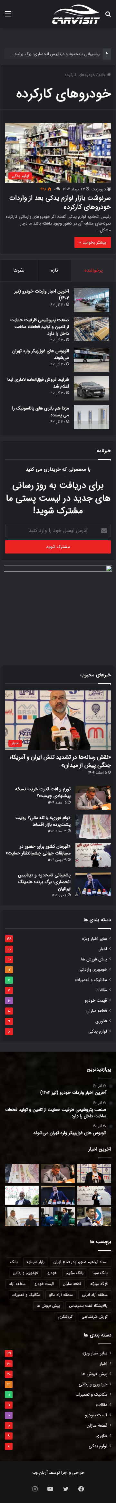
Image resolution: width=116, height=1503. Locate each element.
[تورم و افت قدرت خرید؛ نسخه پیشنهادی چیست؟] (93, 798)
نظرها (18, 270)
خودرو (52, 1273)
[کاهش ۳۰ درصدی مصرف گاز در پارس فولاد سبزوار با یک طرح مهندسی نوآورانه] (94, 1216)
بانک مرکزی (74, 1273)
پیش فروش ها (94, 959)
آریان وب (40, 1472)
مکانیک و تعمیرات (91, 980)
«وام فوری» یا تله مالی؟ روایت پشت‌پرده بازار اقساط (43, 821)
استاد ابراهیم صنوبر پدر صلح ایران (80, 1262)
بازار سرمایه (35, 1262)
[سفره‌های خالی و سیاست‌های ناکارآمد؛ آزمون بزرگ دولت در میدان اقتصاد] (22, 1195)
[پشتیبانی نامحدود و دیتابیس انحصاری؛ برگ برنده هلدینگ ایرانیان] (93, 884)
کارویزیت (99, 189)
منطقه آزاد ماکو (61, 1295)
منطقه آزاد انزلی (95, 1295)
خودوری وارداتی (92, 969)
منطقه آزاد (17, 1284)
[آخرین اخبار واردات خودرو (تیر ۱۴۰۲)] (91, 300)
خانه (103, 75)
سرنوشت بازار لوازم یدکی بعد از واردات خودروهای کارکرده (60, 202)
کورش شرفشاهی (95, 1317)
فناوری (101, 1021)
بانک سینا (100, 1273)
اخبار (103, 949)
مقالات (101, 990)
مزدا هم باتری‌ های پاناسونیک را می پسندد (40, 412)
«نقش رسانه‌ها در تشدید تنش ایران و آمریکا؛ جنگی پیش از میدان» (60, 761)
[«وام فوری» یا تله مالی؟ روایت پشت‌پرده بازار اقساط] (93, 826)
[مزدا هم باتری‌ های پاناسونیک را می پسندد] (91, 417)
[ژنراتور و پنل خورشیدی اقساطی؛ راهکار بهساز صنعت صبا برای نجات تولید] (58, 1216)
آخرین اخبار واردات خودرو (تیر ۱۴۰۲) (41, 295)
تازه (54, 270)
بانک (14, 1262)
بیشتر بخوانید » (92, 242)
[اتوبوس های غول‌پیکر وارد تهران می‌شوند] (91, 360)
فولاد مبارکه (99, 1284)
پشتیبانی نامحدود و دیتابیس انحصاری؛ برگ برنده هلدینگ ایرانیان (44, 882)
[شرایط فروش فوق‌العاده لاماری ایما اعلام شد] (91, 388)
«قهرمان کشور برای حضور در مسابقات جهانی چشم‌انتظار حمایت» (38, 850)
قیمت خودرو (96, 1000)
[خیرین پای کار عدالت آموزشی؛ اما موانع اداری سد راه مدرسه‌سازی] (22, 1216)
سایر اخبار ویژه (94, 938)
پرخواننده (93, 270)
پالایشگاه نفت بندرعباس (88, 1306)
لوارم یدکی (97, 1031)
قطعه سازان (96, 1010)
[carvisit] (76, 14)
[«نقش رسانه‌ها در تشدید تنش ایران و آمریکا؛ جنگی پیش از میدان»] (94, 1173)
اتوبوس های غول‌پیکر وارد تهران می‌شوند (40, 354)
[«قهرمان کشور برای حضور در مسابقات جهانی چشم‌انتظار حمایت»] (93, 855)
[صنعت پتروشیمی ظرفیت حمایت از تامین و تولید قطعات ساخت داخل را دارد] (91, 329)
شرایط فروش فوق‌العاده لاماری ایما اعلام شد (38, 383)
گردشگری (65, 1317)
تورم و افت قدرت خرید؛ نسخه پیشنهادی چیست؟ (43, 792)
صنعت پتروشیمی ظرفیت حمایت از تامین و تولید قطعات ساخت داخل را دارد (39, 326)
